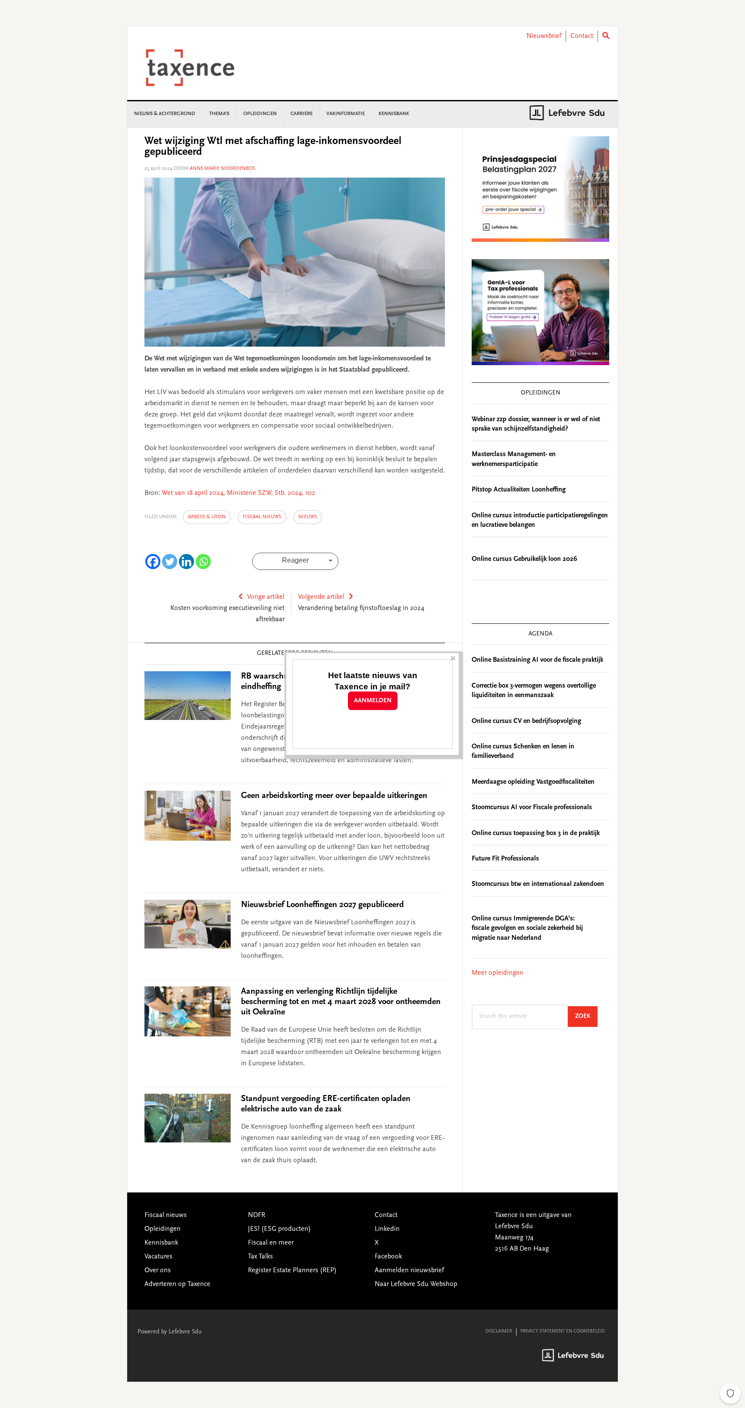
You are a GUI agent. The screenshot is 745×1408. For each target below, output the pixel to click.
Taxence (200, 67)
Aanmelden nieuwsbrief (409, 1270)
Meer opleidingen (497, 973)
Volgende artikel (321, 597)
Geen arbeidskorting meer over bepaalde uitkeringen (334, 796)
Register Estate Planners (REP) (292, 1270)
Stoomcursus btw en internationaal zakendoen (538, 884)
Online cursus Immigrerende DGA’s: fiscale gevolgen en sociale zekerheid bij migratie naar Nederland (527, 928)
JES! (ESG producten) (279, 1229)
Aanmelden (372, 701)
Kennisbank (161, 1242)
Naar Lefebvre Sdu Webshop (416, 1284)
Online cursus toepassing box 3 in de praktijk (536, 833)
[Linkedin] (186, 561)
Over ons (157, 1270)
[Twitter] (169, 561)
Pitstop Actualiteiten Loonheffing (519, 489)
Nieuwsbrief (543, 36)
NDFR (256, 1215)
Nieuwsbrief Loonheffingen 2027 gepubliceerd (322, 905)
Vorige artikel (266, 597)
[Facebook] (152, 561)
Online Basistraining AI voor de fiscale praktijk (537, 660)
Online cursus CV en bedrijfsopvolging (526, 721)
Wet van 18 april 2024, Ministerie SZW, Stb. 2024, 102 (238, 493)
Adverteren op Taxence (177, 1284)
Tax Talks (260, 1256)
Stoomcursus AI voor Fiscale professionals (532, 807)
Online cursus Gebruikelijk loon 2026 (524, 559)
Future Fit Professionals (505, 858)
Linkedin (387, 1229)
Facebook (388, 1256)
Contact (581, 36)
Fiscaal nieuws (262, 516)
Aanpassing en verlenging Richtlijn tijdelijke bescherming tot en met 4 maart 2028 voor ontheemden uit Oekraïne (341, 1002)
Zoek (586, 1016)
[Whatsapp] (203, 561)
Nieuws (307, 516)
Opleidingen (162, 1229)
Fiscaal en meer (271, 1242)
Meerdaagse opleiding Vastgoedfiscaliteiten (533, 782)
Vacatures (158, 1256)
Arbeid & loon (206, 516)
